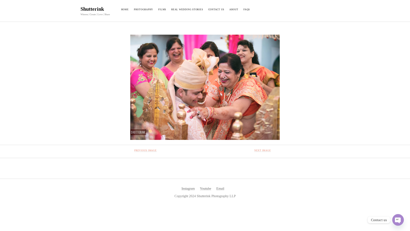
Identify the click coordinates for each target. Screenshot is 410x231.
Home (125, 9)
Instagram (188, 188)
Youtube (205, 188)
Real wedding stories (187, 9)
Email (220, 188)
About (233, 9)
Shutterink (92, 9)
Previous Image (145, 150)
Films (162, 9)
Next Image (262, 150)
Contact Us (216, 9)
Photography (143, 9)
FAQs (246, 9)
